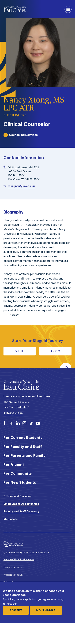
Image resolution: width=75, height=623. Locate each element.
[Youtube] (37, 423)
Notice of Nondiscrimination (18, 559)
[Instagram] (24, 423)
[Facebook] (4, 423)
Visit (19, 351)
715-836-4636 (13, 413)
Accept (15, 610)
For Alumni (13, 464)
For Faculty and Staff (22, 447)
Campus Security (12, 567)
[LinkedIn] (17, 423)
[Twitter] (11, 423)
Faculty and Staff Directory (21, 511)
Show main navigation (68, 9)
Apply (55, 351)
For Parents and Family (24, 455)
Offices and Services (17, 496)
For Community (17, 473)
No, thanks (45, 610)
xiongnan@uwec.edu (21, 186)
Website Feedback (13, 574)
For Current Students (23, 438)
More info (12, 603)
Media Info (10, 519)
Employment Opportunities (21, 503)
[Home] (31, 9)
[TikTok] (31, 423)
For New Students (19, 482)
